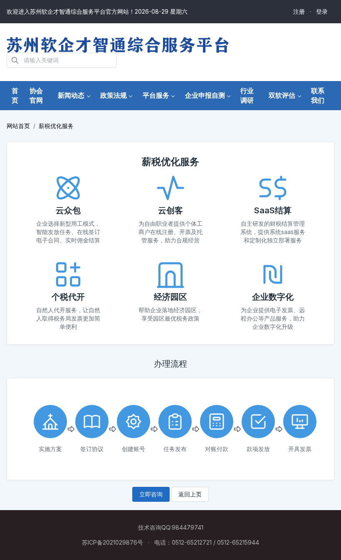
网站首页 (18, 125)
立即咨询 (151, 494)
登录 (322, 11)
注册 (299, 11)
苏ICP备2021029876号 (112, 542)
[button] (74, 95)
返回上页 (190, 494)
